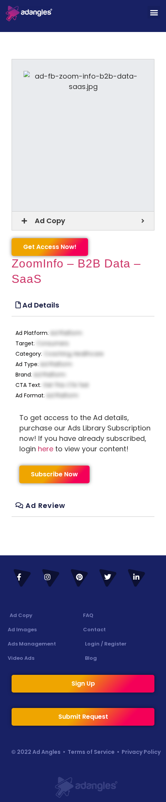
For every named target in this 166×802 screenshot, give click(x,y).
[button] (153, 12)
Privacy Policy (141, 752)
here (45, 449)
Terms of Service (91, 752)
